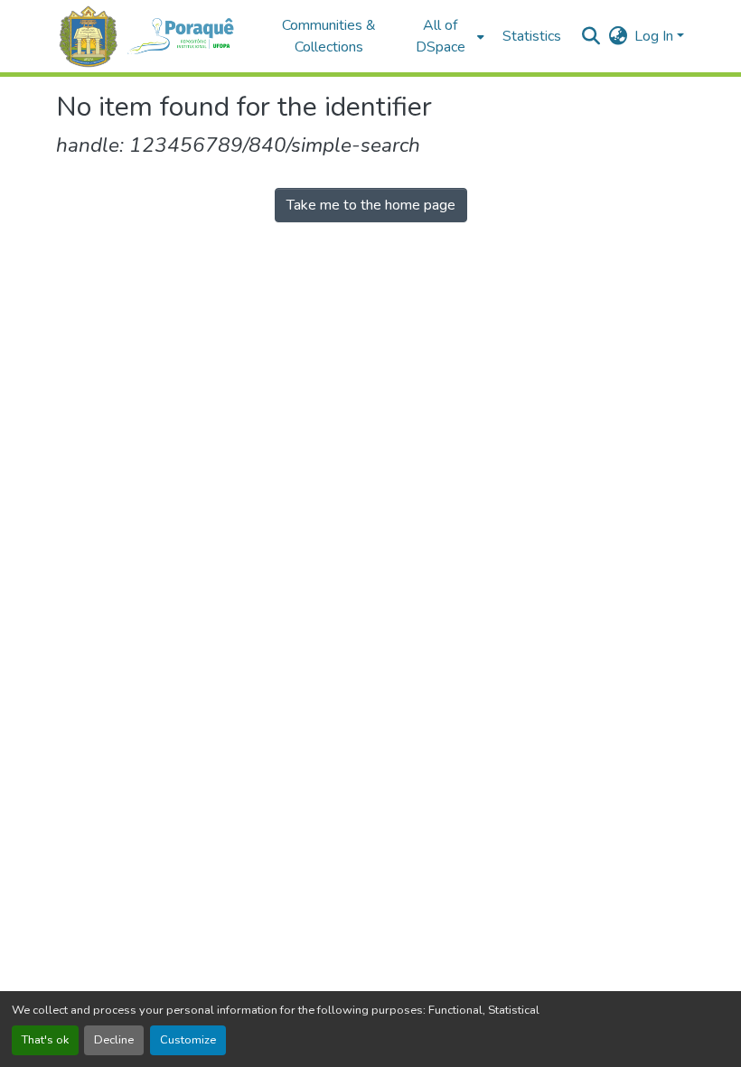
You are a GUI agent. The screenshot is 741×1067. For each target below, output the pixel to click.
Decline (114, 1040)
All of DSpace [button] (440, 36)
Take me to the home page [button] (370, 205)
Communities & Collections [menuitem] (329, 36)
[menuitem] (446, 36)
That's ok (45, 1040)
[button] (153, 36)
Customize (188, 1040)
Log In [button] (655, 36)
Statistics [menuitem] (531, 36)
